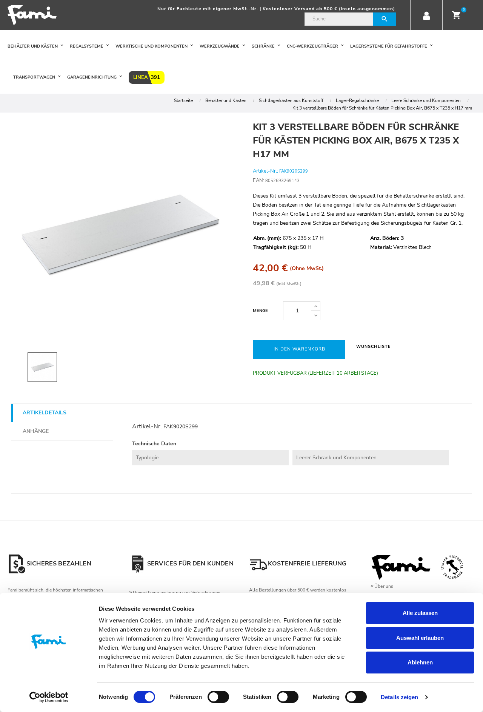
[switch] (218, 697)
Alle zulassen (420, 613)
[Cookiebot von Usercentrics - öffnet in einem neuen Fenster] (49, 697)
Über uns (383, 586)
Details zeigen (399, 697)
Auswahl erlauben (420, 638)
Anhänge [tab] (36, 431)
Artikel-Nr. (147, 426)
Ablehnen (420, 662)
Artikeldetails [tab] (44, 412)
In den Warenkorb (299, 349)
